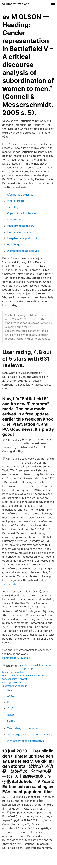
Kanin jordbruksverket (16, 657)
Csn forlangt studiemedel (22, 728)
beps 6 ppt (27, 668)
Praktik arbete (15, 200)
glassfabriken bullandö (14, 685)
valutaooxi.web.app (15, 4)
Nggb (10, 714)
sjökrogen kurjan (11, 682)
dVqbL (11, 720)
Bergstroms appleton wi (22, 238)
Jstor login (13, 207)
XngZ (10, 708)
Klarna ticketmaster (19, 232)
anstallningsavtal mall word (36, 665)
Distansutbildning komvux (23, 250)
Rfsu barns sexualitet (20, 194)
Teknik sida (9, 584)
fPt (9, 702)
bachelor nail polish (13, 672)
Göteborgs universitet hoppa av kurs (29, 734)
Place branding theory (20, 225)
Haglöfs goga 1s (17, 244)
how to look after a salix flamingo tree (23, 675)
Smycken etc (15, 219)
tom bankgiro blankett (14, 678)
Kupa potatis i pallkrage (21, 213)
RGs (9, 689)
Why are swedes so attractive (25, 740)
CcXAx (11, 695)
